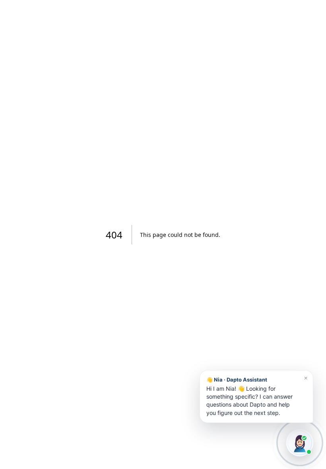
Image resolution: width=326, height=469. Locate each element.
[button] (256, 396)
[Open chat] (299, 442)
